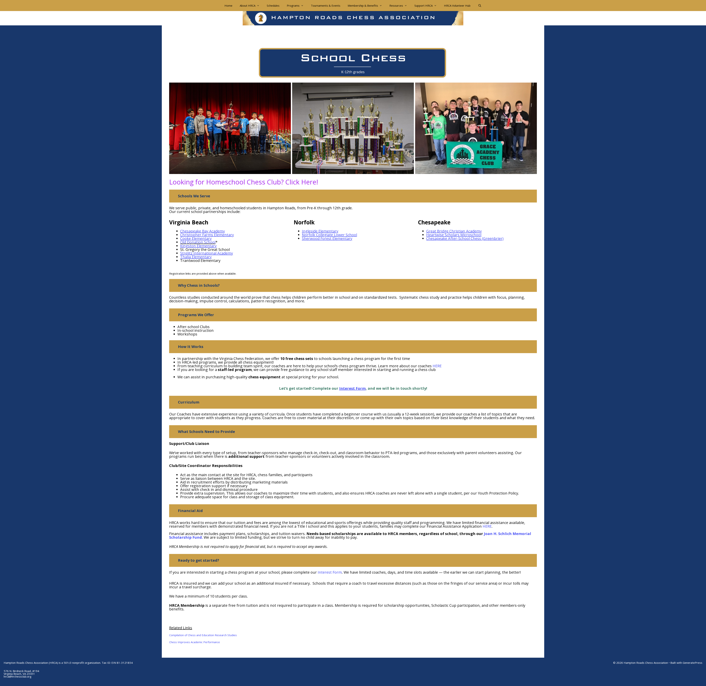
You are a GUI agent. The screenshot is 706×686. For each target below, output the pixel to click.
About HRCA (247, 5)
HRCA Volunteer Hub (457, 5)
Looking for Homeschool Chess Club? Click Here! (243, 181)
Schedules (273, 5)
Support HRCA (423, 5)
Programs (293, 5)
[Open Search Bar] (479, 5)
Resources (396, 5)
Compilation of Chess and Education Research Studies (203, 635)
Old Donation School (197, 242)
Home (228, 5)
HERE (437, 365)
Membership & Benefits (363, 5)
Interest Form (330, 572)
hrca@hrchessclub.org (17, 676)
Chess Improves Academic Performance (194, 642)
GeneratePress (692, 662)
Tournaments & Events (325, 5)
